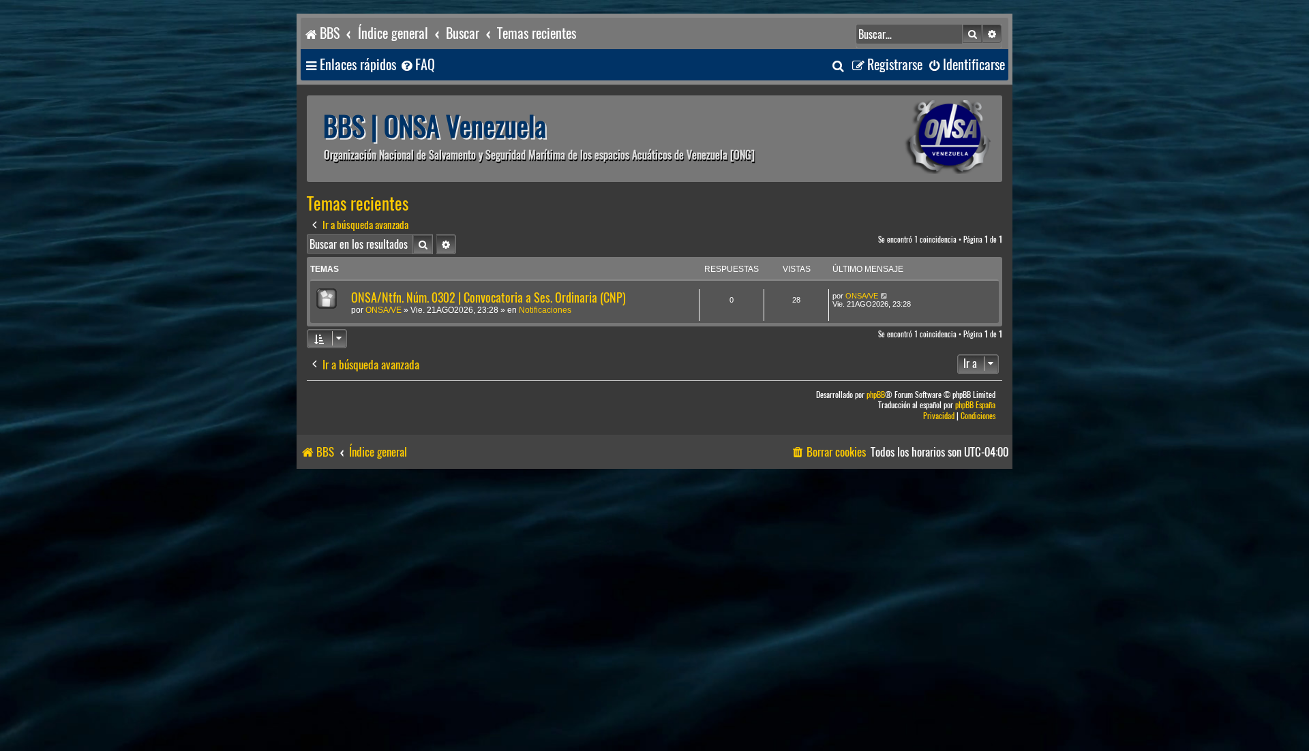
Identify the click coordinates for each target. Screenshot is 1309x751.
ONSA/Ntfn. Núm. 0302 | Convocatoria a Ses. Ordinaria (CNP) (488, 297)
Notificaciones (545, 310)
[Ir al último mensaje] (884, 296)
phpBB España (975, 405)
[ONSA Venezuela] (917, 139)
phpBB (876, 395)
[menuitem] (417, 65)
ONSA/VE (383, 310)
